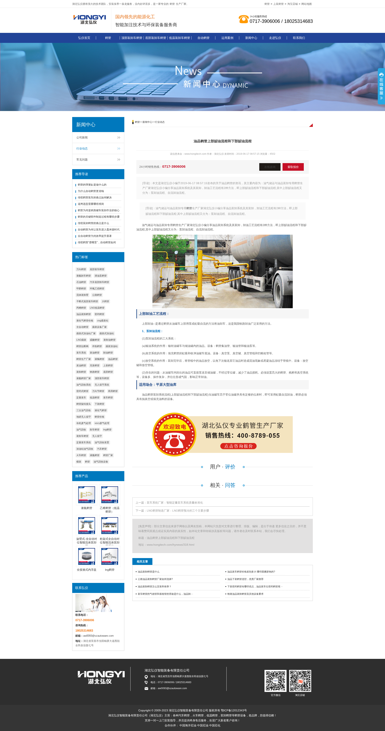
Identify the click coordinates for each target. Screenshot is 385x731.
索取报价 (293, 167)
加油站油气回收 (84, 448)
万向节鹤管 (98, 391)
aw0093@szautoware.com (98, 635)
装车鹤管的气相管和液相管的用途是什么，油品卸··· (165, 594)
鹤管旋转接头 (83, 404)
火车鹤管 (81, 455)
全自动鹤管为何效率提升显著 (95, 235)
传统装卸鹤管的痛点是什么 (93, 223)
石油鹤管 (81, 282)
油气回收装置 (102, 442)
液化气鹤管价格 (84, 320)
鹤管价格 (99, 416)
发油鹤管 (81, 365)
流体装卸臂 (82, 295)
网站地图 (306, 3)
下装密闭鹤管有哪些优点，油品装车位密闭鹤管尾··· (255, 586)
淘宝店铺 (292, 3)
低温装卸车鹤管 (179, 37)
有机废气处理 (83, 423)
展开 (381, 86)
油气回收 (81, 429)
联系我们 (299, 37)
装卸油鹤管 (109, 339)
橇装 (78, 461)
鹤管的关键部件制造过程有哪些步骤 (99, 216)
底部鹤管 (108, 372)
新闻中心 (251, 37)
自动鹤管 (204, 37)
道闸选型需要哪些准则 (91, 203)
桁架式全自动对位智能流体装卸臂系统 (110, 542)
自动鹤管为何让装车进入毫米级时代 (99, 229)
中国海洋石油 (187, 725)
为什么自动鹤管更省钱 (91, 191)
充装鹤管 (94, 365)
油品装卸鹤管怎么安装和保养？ (154, 586)
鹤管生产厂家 (83, 359)
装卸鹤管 (81, 372)
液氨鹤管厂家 (83, 378)
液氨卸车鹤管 (83, 275)
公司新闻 (82, 137)
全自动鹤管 (82, 327)
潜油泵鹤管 (101, 275)
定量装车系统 (83, 442)
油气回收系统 (83, 384)
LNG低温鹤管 (97, 307)
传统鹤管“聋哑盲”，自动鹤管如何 (97, 242)
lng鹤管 (107, 429)
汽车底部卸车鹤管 (99, 282)
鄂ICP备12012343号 (234, 710)
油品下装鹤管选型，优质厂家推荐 (245, 579)
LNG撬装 (81, 339)
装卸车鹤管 (82, 436)
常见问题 (82, 159)
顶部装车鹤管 (102, 378)
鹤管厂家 (108, 455)
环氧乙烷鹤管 (97, 288)
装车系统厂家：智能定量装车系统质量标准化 (175, 502)
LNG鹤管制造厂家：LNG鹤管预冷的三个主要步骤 (178, 510)
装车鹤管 (108, 397)
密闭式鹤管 (82, 391)
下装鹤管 (99, 404)
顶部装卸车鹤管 (131, 37)
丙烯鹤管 (81, 307)
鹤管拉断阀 (82, 346)
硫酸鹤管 (95, 339)
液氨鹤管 (94, 455)
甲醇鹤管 (81, 288)
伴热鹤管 (97, 346)
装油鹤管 (94, 352)
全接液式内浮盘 (86, 569)
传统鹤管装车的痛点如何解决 (95, 197)
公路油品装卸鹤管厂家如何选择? (155, 579)
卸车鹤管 (94, 429)
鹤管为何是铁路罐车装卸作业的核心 (99, 210)
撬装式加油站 (106, 333)
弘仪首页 (84, 37)
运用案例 (227, 37)
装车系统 (81, 352)
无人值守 (97, 436)
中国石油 (202, 725)
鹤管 (172, 3)
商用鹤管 (113, 391)
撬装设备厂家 (99, 327)
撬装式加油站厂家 (86, 333)
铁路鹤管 (94, 372)
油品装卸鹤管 (83, 314)
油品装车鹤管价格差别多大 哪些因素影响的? (251, 571)
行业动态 (82, 148)
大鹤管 (105, 301)
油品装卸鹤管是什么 (148, 571)
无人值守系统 (102, 384)
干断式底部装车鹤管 (87, 301)
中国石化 (214, 725)
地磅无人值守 (83, 416)
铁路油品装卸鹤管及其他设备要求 (245, 594)
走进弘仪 (275, 37)
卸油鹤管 (108, 352)
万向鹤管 (81, 269)
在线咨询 (270, 167)
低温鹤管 (94, 397)
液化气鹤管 (101, 410)
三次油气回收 (83, 410)
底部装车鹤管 (97, 269)
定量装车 (81, 397)
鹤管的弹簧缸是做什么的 (92, 184)
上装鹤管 (278, 3)
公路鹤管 (97, 295)
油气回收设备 (101, 461)
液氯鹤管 (99, 359)
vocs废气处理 (102, 423)
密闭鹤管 (99, 314)
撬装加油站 (112, 346)
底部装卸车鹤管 (155, 37)
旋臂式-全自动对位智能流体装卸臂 (86, 542)
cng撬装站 (102, 320)
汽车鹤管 (102, 448)
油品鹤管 (113, 359)
